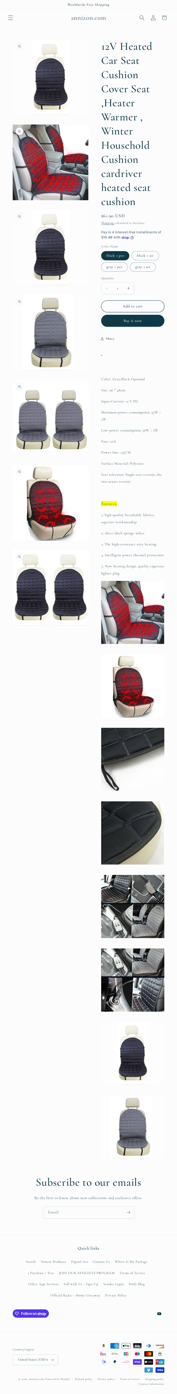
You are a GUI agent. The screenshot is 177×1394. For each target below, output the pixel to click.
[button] (10, 17)
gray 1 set (142, 267)
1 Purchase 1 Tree (41, 1273)
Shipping (107, 223)
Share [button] (110, 338)
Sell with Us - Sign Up (81, 1284)
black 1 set (145, 255)
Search (31, 1262)
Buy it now (133, 320)
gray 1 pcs (114, 267)
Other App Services (43, 1284)
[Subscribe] (128, 1213)
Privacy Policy (116, 1295)
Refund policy (83, 1379)
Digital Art (79, 1262)
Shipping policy (154, 1379)
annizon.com (36, 1379)
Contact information (151, 1383)
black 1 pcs (115, 255)
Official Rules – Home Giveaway (75, 1295)
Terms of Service (132, 1273)
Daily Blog (137, 1284)
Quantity (107, 278)
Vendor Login (113, 1284)
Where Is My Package (131, 1262)
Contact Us (101, 1262)
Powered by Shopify (57, 1379)
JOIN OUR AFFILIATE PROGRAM (87, 1273)
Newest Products (53, 1262)
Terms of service (130, 1379)
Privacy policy (106, 1379)
